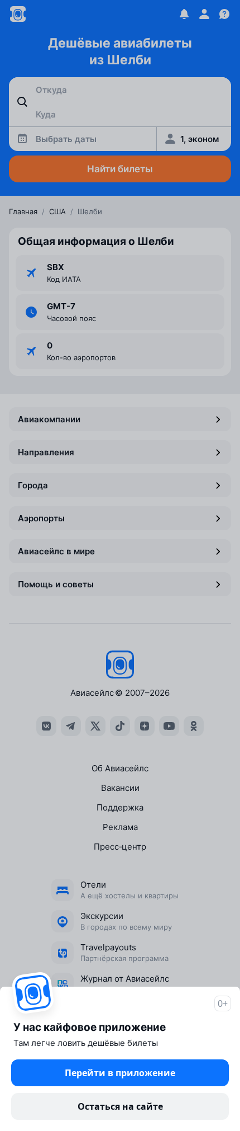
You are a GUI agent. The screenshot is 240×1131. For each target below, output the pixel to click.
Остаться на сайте (120, 1106)
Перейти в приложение (120, 1073)
